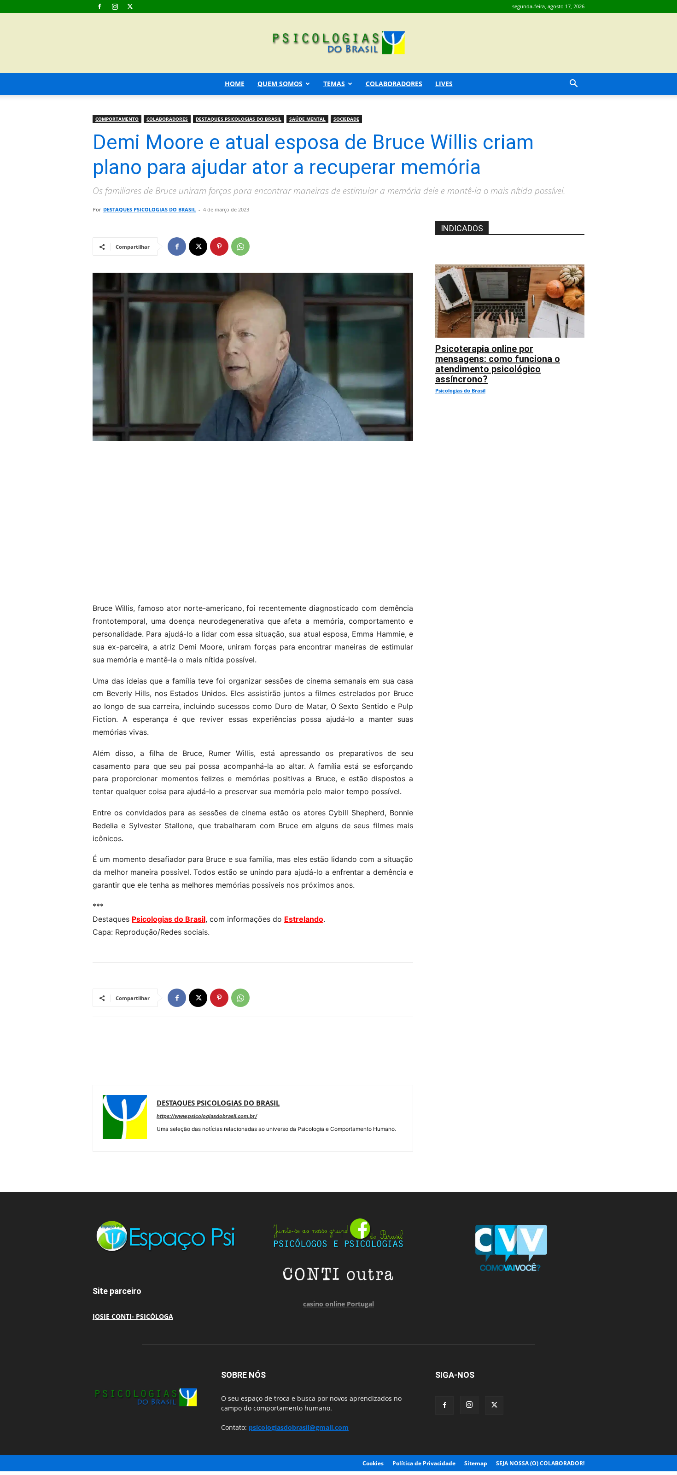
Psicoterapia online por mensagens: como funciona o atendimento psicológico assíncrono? (497, 364)
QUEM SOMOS (280, 83)
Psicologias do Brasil (168, 919)
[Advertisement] (253, 519)
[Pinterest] (219, 246)
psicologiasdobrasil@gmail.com (299, 1427)
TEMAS (334, 83)
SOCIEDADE (346, 119)
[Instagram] (115, 6)
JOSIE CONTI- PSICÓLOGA (133, 1316)
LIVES (444, 83)
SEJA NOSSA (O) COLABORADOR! (540, 1463)
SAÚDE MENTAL (307, 119)
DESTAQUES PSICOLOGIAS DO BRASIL (238, 119)
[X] (130, 6)
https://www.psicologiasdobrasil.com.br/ (207, 1116)
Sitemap (475, 1463)
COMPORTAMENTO (117, 119)
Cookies (373, 1463)
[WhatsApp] (240, 246)
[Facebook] (99, 6)
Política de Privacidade (423, 1463)
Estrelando (303, 919)
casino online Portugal (338, 1303)
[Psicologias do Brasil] (338, 43)
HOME (235, 83)
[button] (573, 84)
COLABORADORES (394, 83)
